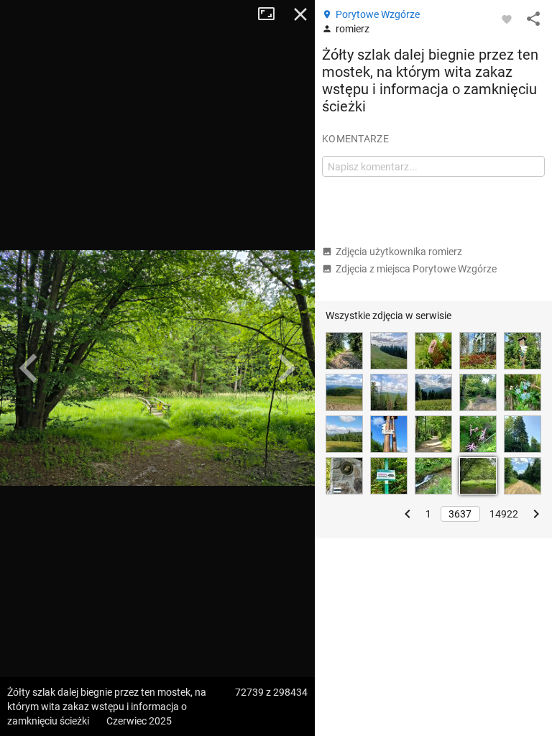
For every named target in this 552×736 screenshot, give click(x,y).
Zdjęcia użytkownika (399, 251)
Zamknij (300, 14)
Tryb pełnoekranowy (271, 14)
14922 (503, 514)
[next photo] (286, 368)
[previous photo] (29, 368)
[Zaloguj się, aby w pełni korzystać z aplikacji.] (506, 18)
